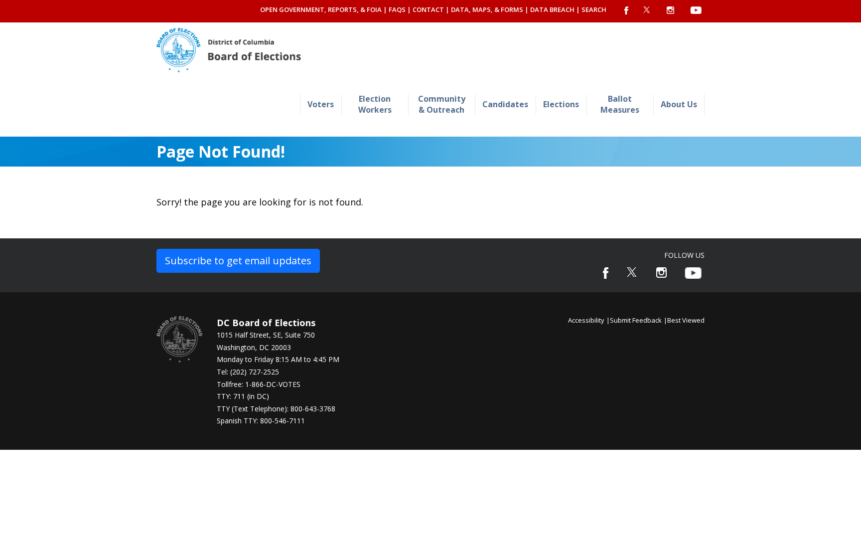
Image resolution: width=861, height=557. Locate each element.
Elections (561, 104)
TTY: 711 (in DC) (243, 396)
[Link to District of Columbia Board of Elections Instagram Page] (661, 272)
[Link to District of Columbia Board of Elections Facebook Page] (605, 273)
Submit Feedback (636, 320)
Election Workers (375, 104)
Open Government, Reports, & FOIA (321, 9)
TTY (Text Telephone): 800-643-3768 (276, 408)
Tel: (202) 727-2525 (248, 371)
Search (593, 9)
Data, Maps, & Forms (487, 9)
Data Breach (552, 9)
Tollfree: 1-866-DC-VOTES (258, 384)
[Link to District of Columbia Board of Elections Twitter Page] (632, 272)
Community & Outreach (441, 104)
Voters (320, 104)
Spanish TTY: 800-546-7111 (261, 420)
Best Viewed (686, 320)
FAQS (397, 9)
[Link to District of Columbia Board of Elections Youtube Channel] (693, 273)
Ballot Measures (619, 104)
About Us (679, 104)
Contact (428, 9)
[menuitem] (320, 104)
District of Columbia (228, 50)
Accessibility (586, 320)
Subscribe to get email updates (238, 260)
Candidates (505, 104)
